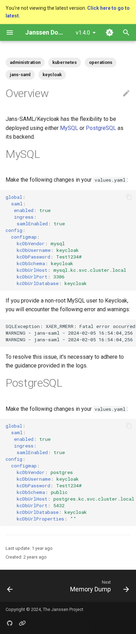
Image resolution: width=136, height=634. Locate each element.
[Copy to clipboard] (129, 197)
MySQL (69, 128)
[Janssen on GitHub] (9, 622)
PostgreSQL (101, 128)
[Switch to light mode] (109, 32)
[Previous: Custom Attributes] (9, 585)
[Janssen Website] (22, 622)
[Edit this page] (126, 93)
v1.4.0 (83, 32)
